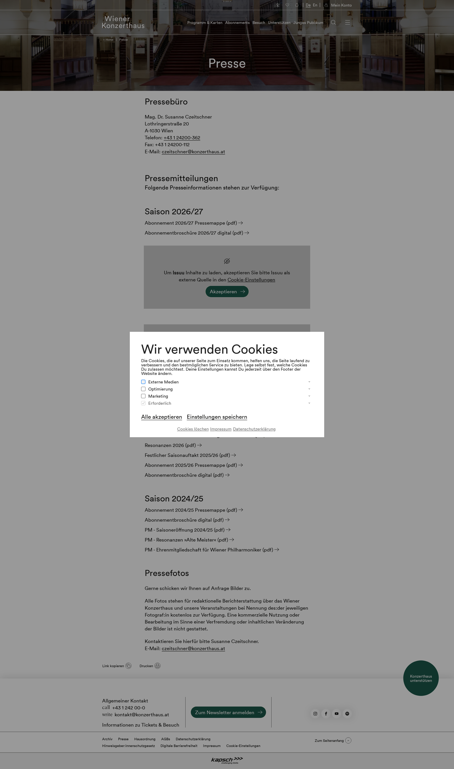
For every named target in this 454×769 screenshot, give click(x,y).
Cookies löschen (193, 429)
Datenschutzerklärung (254, 429)
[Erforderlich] (143, 403)
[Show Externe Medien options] (309, 382)
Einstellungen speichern (217, 416)
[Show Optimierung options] (309, 389)
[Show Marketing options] (309, 396)
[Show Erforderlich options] (309, 403)
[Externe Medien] (143, 382)
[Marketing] (143, 396)
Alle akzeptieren (161, 416)
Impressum (221, 429)
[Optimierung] (143, 389)
